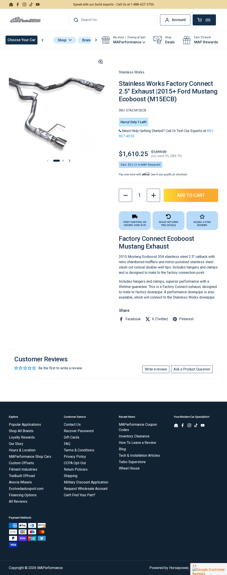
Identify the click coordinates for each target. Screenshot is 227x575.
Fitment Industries (23, 469)
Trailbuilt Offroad (22, 476)
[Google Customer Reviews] (208, 569)
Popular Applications (25, 424)
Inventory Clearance (134, 436)
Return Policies (76, 469)
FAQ (67, 444)
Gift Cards (71, 437)
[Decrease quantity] (125, 195)
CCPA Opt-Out (75, 463)
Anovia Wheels (20, 482)
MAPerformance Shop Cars (30, 456)
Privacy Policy (75, 456)
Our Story (16, 444)
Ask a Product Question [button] (192, 369)
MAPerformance (50, 568)
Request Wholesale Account (86, 489)
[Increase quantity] (153, 195)
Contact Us (72, 424)
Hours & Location (22, 450)
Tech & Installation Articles (139, 455)
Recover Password (79, 431)
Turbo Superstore (132, 462)
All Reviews (18, 501)
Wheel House (129, 468)
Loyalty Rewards (22, 437)
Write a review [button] (156, 369)
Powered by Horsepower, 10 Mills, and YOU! (183, 568)
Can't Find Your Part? (79, 495)
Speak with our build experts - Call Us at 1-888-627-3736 (113, 4)
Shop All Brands (21, 431)
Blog (122, 449)
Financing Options (23, 495)
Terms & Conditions (79, 450)
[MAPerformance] (25, 20)
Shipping (70, 476)
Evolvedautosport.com (26, 489)
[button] (204, 19)
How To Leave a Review (137, 443)
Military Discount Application (86, 482)
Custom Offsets (21, 463)
